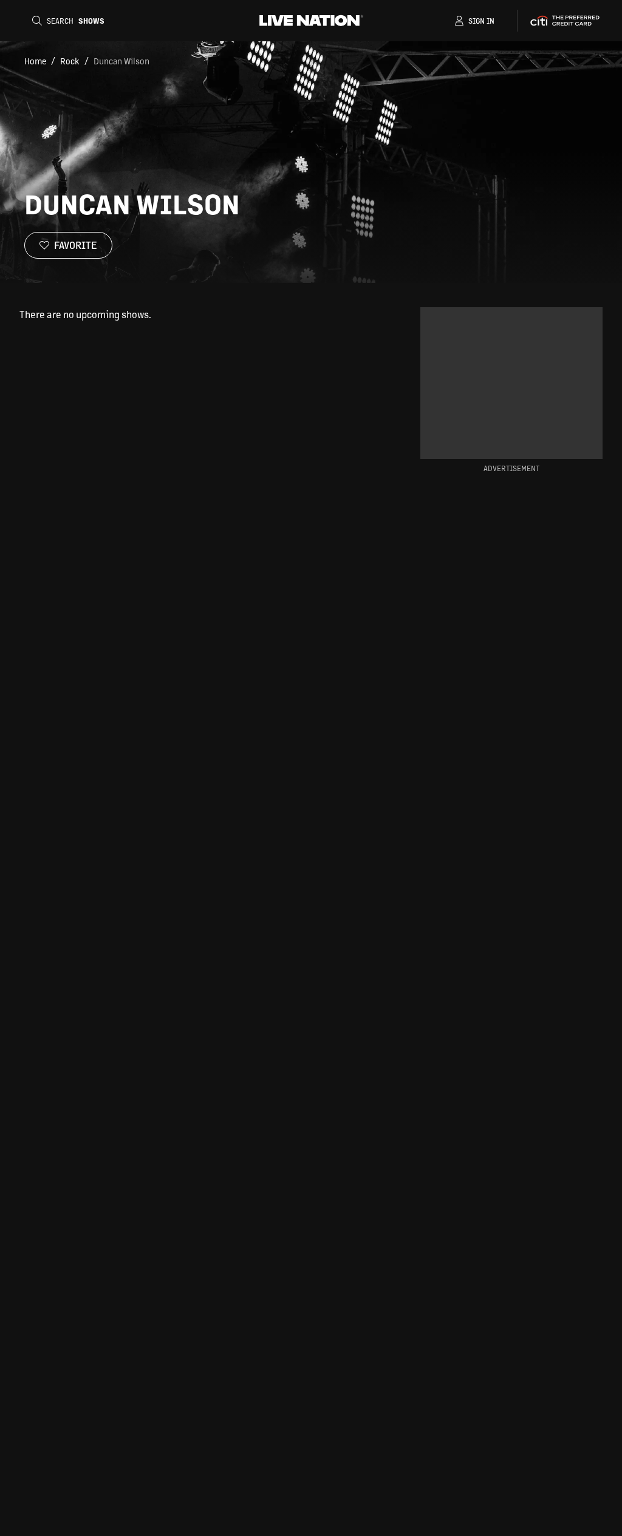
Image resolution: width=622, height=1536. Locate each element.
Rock (70, 60)
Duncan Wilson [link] (121, 60)
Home (35, 60)
